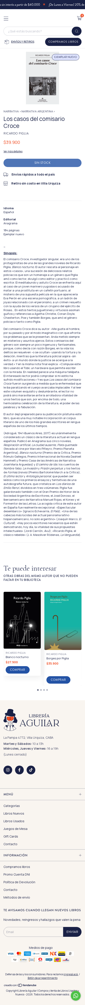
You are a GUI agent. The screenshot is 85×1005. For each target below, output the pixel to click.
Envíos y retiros (22, 42)
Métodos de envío (16, 897)
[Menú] (5, 18)
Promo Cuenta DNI (16, 874)
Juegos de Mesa (15, 829)
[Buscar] (77, 31)
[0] (79, 18)
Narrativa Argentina (37, 111)
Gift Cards (10, 836)
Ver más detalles (12, 151)
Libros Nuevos (13, 813)
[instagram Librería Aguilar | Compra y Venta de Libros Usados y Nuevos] (7, 770)
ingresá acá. (71, 974)
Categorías (11, 806)
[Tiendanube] (20, 986)
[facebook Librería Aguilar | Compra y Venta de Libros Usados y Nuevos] (19, 770)
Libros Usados (13, 821)
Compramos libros (63, 42)
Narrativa (11, 111)
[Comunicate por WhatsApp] (76, 996)
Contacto (10, 844)
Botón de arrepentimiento (43, 978)
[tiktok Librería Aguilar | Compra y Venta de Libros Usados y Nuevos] (31, 770)
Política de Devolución (19, 882)
